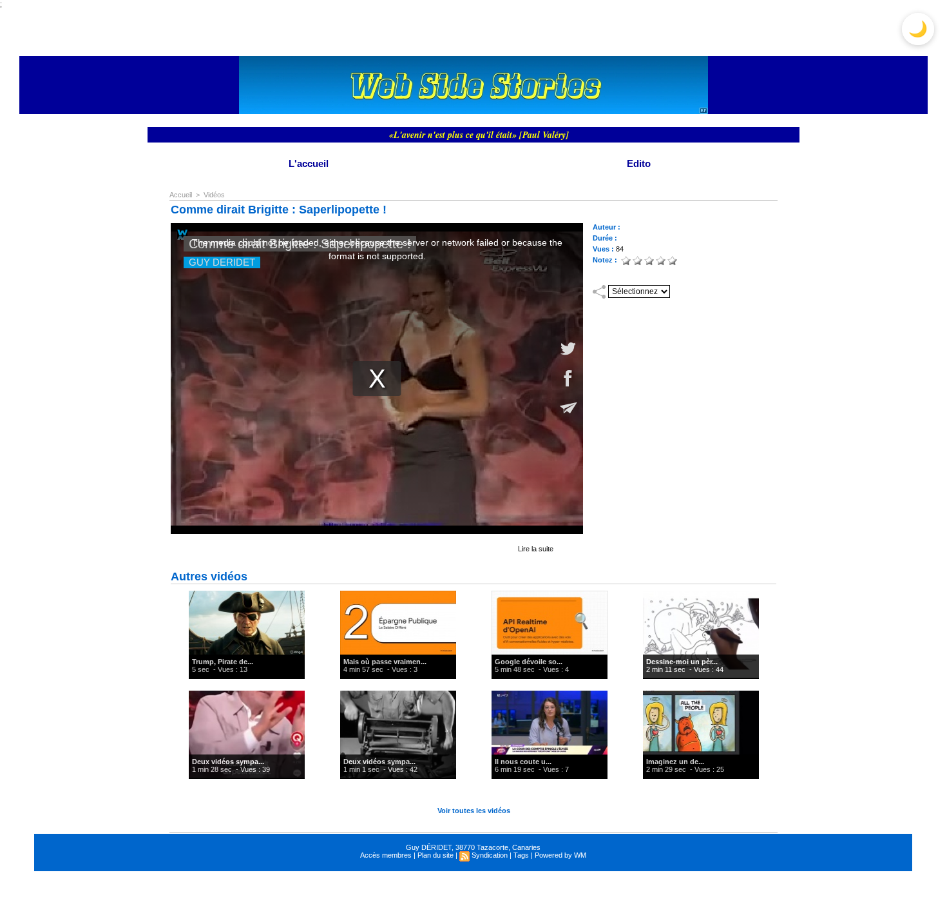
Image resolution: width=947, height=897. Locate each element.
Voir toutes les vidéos (473, 810)
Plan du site (435, 855)
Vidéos (214, 195)
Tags (521, 855)
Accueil (180, 195)
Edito (639, 163)
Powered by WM (560, 855)
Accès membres (386, 855)
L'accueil (309, 163)
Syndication (490, 855)
